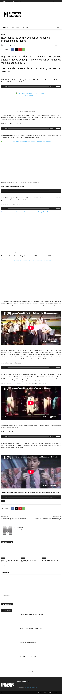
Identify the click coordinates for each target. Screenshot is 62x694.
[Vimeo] (58, 1)
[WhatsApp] (23, 49)
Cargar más (30, 671)
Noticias (40, 692)
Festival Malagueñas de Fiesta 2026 (28, 656)
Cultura (6, 32)
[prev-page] (2, 566)
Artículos (50, 692)
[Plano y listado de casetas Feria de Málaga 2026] (31, 552)
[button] (58, 27)
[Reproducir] (3, 86)
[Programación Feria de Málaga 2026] (51, 552)
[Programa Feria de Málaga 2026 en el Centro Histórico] (10, 552)
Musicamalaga (8, 45)
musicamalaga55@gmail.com (31, 687)
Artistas (55, 692)
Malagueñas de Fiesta (11, 500)
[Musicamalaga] (2, 45)
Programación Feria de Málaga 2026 (50, 560)
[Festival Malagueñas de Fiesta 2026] (10, 662)
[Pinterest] (20, 49)
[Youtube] (60, 1)
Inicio (2, 32)
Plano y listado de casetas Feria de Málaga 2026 (31, 628)
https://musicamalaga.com (19, 529)
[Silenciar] (54, 86)
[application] (31, 86)
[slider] (58, 86)
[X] (55, 1)
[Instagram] (53, 1)
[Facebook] (51, 1)
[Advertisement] (43, 14)
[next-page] (5, 566)
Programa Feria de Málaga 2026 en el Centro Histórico (32, 614)
